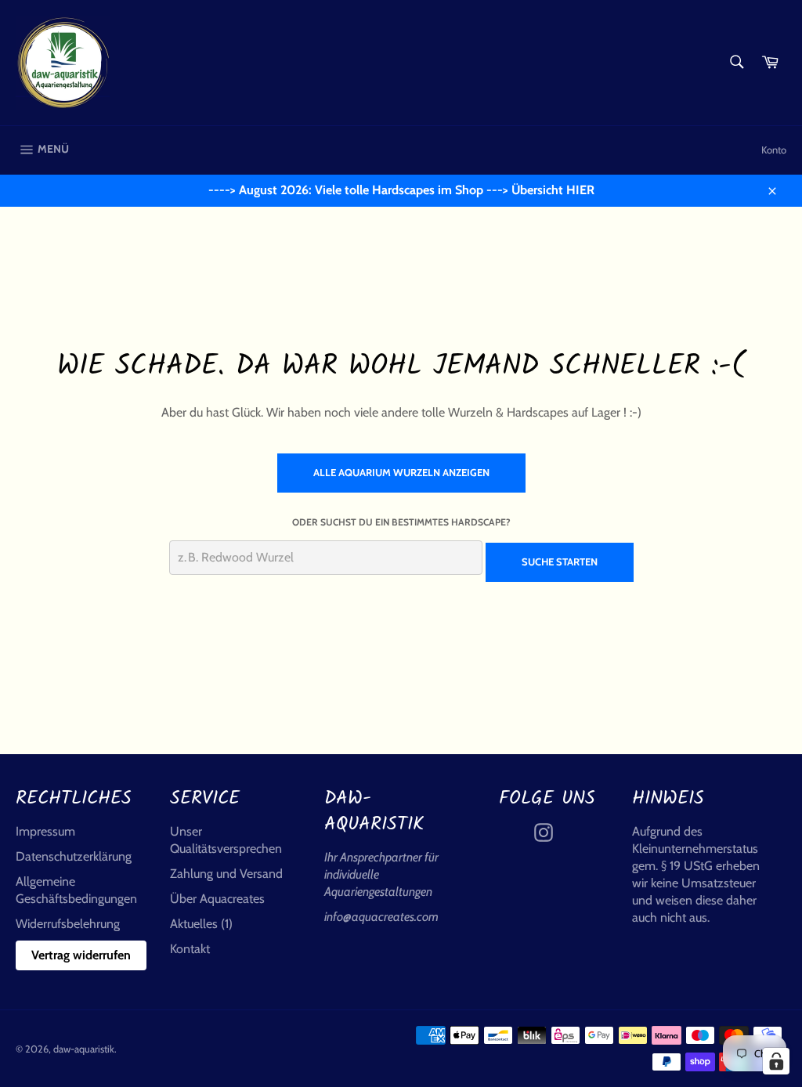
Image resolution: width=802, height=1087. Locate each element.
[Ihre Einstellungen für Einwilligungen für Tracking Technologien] (776, 1061)
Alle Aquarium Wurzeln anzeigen (401, 472)
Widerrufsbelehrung (68, 923)
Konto (773, 149)
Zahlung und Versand (226, 873)
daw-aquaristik (83, 1049)
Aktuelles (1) (201, 923)
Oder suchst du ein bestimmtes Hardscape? (401, 522)
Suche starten (560, 561)
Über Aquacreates (217, 898)
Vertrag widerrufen (81, 955)
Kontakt (190, 948)
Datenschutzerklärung (74, 856)
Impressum (45, 831)
